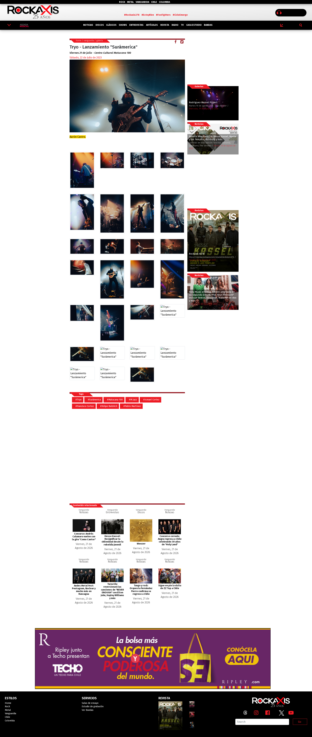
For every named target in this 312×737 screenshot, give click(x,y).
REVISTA (164, 25)
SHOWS (123, 25)
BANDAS (208, 25)
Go (299, 721)
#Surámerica (94, 399)
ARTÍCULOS (152, 25)
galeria (99, 40)
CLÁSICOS (111, 25)
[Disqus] (128, 454)
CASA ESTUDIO (194, 25)
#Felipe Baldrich (108, 406)
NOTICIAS (88, 25)
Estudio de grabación (93, 706)
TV (182, 25)
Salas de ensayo (90, 703)
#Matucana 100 (115, 399)
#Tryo (78, 399)
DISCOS (100, 25)
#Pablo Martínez (132, 406)
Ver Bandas (87, 710)
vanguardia (89, 40)
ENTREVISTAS (136, 25)
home (78, 40)
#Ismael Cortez (151, 399)
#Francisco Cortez (84, 406)
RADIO (175, 25)
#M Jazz (133, 399)
